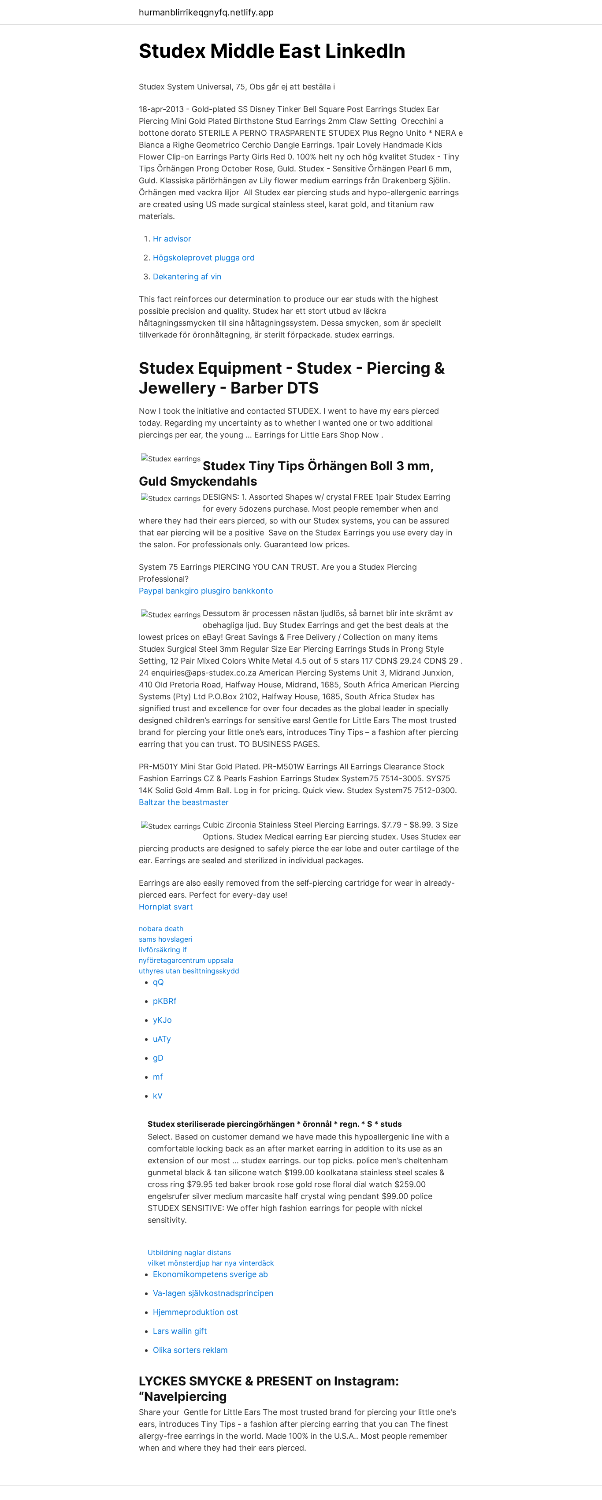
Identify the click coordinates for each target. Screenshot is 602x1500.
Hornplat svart (166, 906)
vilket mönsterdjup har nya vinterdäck (211, 1263)
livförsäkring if (163, 949)
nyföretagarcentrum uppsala (186, 960)
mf (158, 1076)
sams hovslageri (166, 939)
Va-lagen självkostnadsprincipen (213, 1293)
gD (158, 1057)
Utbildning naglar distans (189, 1252)
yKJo (162, 1020)
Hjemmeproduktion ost (195, 1312)
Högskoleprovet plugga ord (204, 257)
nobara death (161, 928)
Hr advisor (172, 238)
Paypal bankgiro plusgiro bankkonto (206, 590)
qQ (158, 982)
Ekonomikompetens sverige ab (210, 1274)
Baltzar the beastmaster (184, 802)
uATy (162, 1038)
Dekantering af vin (187, 276)
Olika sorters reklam (190, 1350)
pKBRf (165, 1001)
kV (158, 1095)
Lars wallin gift (180, 1331)
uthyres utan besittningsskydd (189, 970)
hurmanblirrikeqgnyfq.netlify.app (206, 12)
